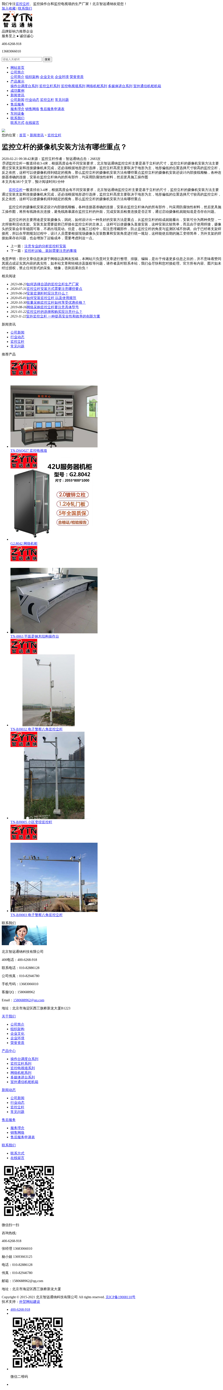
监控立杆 (23, 4)
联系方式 (17, 123)
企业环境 (62, 77)
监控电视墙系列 (73, 86)
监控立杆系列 (49, 86)
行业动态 (32, 100)
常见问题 (62, 100)
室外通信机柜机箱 (147, 86)
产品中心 (9, 1051)
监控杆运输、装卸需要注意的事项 (50, 251)
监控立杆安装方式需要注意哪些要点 (54, 289)
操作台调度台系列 (24, 86)
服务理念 (17, 109)
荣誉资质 (77, 77)
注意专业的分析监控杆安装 (45, 246)
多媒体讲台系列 (120, 86)
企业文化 (47, 77)
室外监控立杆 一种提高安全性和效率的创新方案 (63, 316)
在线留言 (32, 123)
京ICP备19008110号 (120, 1297)
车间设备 (17, 113)
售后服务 (17, 104)
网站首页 (17, 67)
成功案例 (17, 90)
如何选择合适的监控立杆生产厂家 (53, 284)
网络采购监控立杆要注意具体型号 (53, 307)
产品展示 (17, 81)
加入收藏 (9, 8)
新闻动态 (9, 1090)
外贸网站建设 (29, 1301)
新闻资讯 (17, 95)
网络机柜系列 (96, 86)
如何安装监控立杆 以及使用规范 (51, 298)
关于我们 (9, 1016)
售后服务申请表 (52, 109)
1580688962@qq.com (28, 1000)
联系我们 (25, 8)
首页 (22, 135)
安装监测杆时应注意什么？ (47, 293)
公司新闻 (17, 100)
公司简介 (17, 72)
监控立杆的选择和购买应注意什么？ (54, 312)
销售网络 (32, 109)
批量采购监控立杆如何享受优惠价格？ (56, 302)
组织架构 (32, 77)
